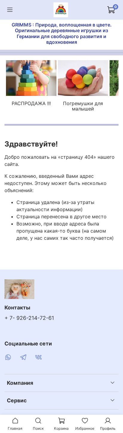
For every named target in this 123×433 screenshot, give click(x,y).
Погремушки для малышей (83, 106)
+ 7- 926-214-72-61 (29, 318)
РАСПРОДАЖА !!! (31, 104)
